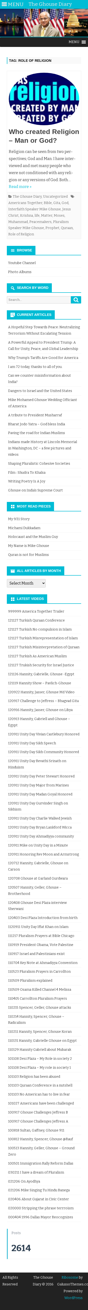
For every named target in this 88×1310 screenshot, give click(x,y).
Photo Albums (20, 272)
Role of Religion (21, 234)
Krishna (26, 216)
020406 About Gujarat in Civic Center (38, 1199)
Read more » (20, 186)
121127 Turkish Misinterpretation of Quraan (43, 647)
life (37, 216)
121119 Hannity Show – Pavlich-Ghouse (39, 683)
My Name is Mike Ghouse (28, 546)
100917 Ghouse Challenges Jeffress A (38, 1121)
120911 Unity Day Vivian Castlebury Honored (43, 734)
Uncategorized (55, 197)
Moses (59, 216)
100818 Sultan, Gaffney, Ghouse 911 (36, 1130)
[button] (74, 42)
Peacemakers (40, 222)
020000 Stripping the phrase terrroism (41, 1208)
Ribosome (70, 1277)
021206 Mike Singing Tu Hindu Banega (39, 1190)
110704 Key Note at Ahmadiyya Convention (42, 963)
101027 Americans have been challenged (41, 1103)
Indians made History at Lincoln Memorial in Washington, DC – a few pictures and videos (42, 448)
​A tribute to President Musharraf (35, 415)
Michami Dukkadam (24, 528)
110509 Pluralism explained (30, 981)
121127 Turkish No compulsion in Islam (40, 629)
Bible (48, 203)
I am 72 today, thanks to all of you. (35, 367)
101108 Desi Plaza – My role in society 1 (39, 1068)
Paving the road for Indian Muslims (36, 433)
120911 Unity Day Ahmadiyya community (41, 836)
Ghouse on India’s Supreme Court (35, 490)
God (65, 203)
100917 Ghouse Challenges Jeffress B (38, 1112)
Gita (56, 203)
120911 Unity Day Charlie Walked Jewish (40, 818)
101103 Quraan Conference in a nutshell (40, 1085)
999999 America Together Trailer (36, 611)
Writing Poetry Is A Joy (26, 481)
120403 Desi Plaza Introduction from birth (42, 918)
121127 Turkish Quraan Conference (36, 620)
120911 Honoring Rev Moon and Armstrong (43, 854)
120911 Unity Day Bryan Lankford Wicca (40, 827)
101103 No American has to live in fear (39, 1094)
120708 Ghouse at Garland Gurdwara (38, 878)
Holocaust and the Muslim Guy (33, 537)
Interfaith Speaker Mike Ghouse (34, 209)
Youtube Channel (22, 263)
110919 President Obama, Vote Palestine (40, 945)
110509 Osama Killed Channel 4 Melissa (39, 990)
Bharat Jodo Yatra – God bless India (36, 424)
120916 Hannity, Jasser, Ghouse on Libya (40, 710)
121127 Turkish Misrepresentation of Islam (43, 638)
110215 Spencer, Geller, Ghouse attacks (39, 1008)
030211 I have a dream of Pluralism (36, 1172)
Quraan (67, 228)
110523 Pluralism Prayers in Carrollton (39, 972)
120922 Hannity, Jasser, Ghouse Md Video (41, 692)
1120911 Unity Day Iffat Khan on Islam (38, 927)
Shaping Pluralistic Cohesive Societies (39, 464)
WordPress (73, 1298)
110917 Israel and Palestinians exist (36, 954)
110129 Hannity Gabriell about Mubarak (39, 1050)
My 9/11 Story (19, 519)
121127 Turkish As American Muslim (37, 656)
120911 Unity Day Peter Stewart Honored (41, 776)
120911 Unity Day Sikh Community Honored (43, 752)
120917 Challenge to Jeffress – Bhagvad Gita (43, 701)
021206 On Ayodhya (24, 1181)
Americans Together (25, 203)
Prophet (52, 228)
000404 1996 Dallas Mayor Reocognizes (40, 1217)
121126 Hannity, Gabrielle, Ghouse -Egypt (41, 674)
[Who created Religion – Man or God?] (44, 100)
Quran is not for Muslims (28, 555)
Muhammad (18, 222)
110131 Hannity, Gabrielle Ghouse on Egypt (42, 1041)
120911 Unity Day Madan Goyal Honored (40, 794)
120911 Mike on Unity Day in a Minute (38, 845)
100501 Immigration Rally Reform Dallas (40, 1163)
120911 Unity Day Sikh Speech (32, 743)
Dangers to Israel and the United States (40, 391)
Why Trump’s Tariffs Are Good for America (43, 358)
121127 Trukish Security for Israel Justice (41, 665)
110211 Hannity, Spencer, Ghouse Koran (40, 1032)
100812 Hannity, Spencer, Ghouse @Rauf (40, 1139)
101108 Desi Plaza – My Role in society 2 (40, 1059)
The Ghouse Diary (27, 197)
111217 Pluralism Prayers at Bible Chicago (41, 936)
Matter (46, 216)
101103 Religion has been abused (34, 1077)
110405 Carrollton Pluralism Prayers (37, 999)
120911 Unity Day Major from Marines (38, 785)
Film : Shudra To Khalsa (26, 473)
